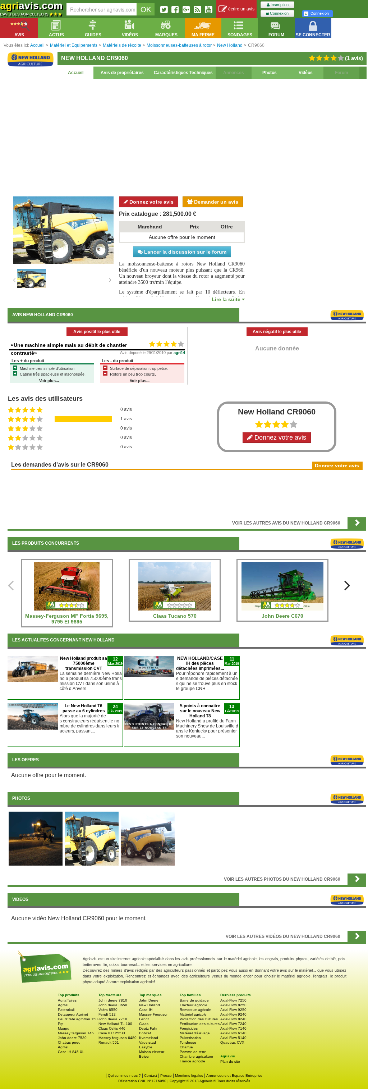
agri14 (179, 352)
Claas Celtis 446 (111, 1028)
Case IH (145, 1010)
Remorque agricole (195, 1010)
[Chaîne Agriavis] (208, 9)
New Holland (149, 1005)
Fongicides (189, 1028)
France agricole (192, 1061)
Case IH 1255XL (112, 1033)
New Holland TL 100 (115, 1024)
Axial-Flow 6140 (233, 1033)
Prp (61, 1024)
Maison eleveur (151, 1052)
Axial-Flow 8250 (233, 1005)
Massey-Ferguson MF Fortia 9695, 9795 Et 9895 (67, 619)
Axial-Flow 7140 (233, 1028)
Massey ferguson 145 (76, 1033)
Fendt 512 (107, 1014)
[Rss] (197, 9)
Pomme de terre (193, 1052)
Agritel (63, 1005)
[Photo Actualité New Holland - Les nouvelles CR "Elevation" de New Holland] (36, 838)
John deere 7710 (112, 1019)
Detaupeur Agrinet (73, 1014)
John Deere (148, 1000)
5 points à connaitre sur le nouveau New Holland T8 (200, 710)
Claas (143, 1024)
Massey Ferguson (154, 1014)
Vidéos (306, 72)
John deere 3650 (112, 1005)
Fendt (144, 1019)
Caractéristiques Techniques (183, 72)
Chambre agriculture (196, 1056)
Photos (269, 72)
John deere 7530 (72, 1038)
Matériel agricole (193, 1014)
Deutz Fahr (148, 1028)
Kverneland (148, 1038)
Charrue (186, 1047)
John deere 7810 (112, 1000)
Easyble (145, 1047)
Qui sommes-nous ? (124, 1075)
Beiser (144, 1056)
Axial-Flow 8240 (233, 1019)
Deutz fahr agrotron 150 (78, 1019)
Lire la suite (227, 299)
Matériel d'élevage (195, 1033)
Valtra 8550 (108, 1010)
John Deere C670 (282, 616)
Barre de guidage (194, 1000)
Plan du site (230, 1061)
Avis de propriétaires (122, 72)
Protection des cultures (199, 1019)
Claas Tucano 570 (175, 616)
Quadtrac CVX (232, 1042)
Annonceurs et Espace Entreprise (234, 1075)
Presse (166, 1075)
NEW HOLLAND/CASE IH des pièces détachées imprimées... (200, 663)
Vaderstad (147, 1042)
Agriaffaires (67, 1000)
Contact (150, 1075)
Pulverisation (190, 1038)
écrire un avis (240, 9)
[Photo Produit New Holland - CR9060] (92, 838)
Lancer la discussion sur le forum (184, 252)
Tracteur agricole (193, 1005)
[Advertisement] (187, 136)
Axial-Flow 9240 (233, 1014)
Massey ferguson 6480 (117, 1038)
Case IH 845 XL (71, 1052)
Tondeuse (188, 1042)
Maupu (63, 1028)
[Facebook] (175, 9)
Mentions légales (189, 1075)
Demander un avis (215, 202)
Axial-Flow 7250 (233, 1000)
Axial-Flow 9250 (233, 1010)
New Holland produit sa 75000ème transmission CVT (83, 663)
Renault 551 (108, 1042)
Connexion (279, 13)
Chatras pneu (69, 1042)
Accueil (75, 72)
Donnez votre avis (151, 202)
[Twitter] (164, 9)
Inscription (279, 5)
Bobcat (145, 1033)
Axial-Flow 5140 (233, 1038)
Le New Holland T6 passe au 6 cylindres (84, 708)
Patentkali (66, 1010)
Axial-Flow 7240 (233, 1024)
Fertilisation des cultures (200, 1024)
